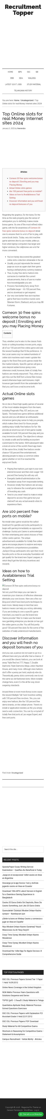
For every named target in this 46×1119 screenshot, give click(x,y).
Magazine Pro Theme (29, 1107)
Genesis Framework (15, 1110)
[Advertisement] (23, 41)
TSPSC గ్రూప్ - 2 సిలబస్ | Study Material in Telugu (23, 1000)
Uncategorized (17, 773)
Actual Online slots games (20, 188)
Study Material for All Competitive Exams (20, 1026)
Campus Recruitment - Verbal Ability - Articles (22, 1039)
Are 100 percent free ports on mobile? (25, 191)
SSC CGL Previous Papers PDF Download (20, 1021)
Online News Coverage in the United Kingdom (21, 987)
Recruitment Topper (23, 9)
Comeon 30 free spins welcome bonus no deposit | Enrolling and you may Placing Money (26, 181)
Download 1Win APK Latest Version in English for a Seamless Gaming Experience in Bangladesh (22, 894)
